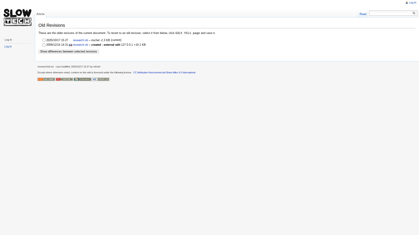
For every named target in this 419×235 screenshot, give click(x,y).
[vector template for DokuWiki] (64, 79)
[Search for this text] (414, 13)
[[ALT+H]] (17, 17)
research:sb (80, 40)
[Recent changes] (46, 79)
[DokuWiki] (82, 79)
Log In (412, 2)
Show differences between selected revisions (68, 51)
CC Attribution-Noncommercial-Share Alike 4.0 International (164, 72)
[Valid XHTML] (100, 79)
